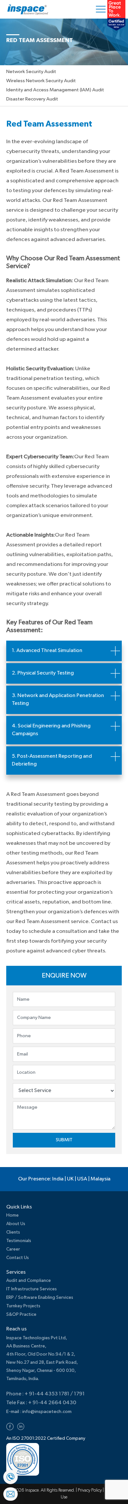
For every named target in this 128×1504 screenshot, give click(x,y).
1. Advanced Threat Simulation (47, 650)
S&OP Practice (21, 1314)
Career (13, 1249)
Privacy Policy (90, 1490)
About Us (15, 1224)
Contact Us (17, 1257)
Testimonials (18, 1240)
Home (12, 1215)
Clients (13, 1232)
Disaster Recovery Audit (32, 99)
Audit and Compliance (28, 1280)
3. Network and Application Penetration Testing (58, 699)
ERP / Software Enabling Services (39, 1297)
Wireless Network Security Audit (41, 80)
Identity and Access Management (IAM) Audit (55, 89)
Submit (64, 1139)
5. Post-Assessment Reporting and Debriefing (52, 760)
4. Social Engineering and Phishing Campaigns (51, 730)
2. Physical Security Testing (43, 673)
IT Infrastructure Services (31, 1289)
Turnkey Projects (23, 1306)
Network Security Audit (31, 71)
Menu (102, 9)
